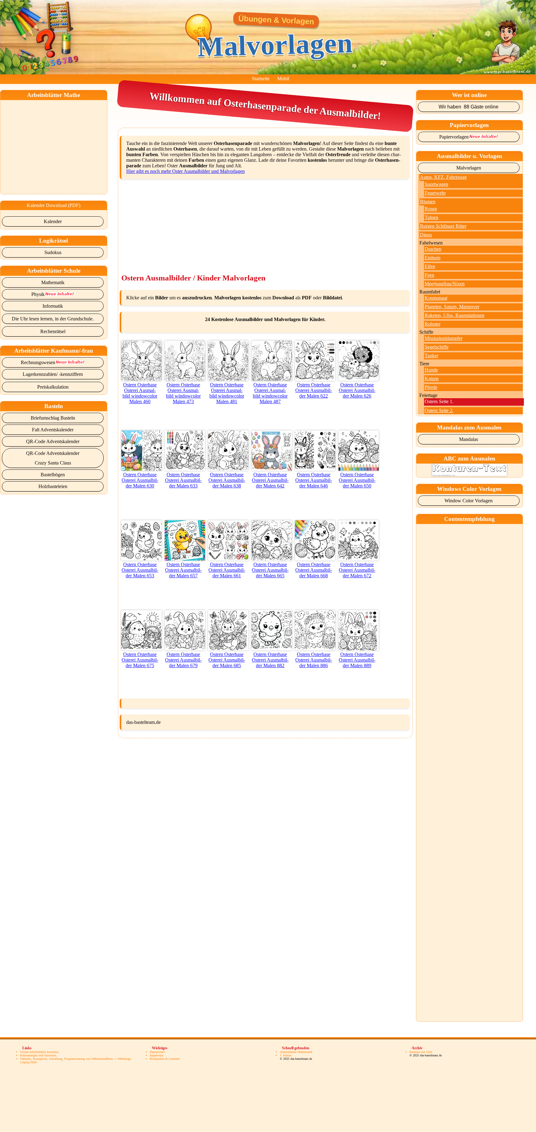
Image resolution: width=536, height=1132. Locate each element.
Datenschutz (157, 1052)
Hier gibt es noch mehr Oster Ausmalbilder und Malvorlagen (185, 171)
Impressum (156, 1055)
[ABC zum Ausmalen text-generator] (469, 474)
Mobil (283, 78)
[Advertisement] (54, 143)
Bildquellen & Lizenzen (165, 1058)
